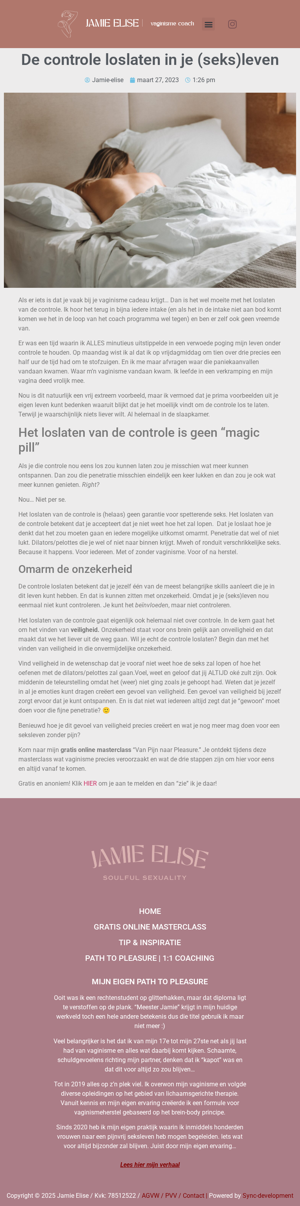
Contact (193, 1195)
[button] (208, 24)
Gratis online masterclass (150, 926)
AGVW (150, 1195)
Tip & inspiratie (150, 942)
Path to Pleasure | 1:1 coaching (149, 958)
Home (150, 911)
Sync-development (268, 1195)
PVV (171, 1195)
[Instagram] (232, 24)
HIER (90, 783)
